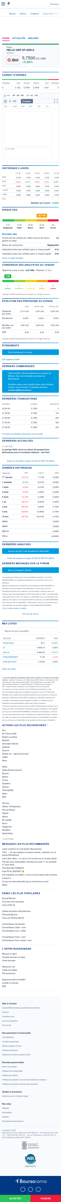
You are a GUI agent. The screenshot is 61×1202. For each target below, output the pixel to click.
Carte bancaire (8, 960)
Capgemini (7, 826)
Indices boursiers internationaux (16, 911)
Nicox (4, 760)
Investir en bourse (10, 982)
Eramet (5, 773)
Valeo (4, 793)
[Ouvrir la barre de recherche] (42, 4)
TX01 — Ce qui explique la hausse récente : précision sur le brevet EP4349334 (29, 853)
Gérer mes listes (9, 668)
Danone (5, 750)
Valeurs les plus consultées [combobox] (16, 631)
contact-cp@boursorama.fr (19, 390)
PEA (4, 986)
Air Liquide (7, 819)
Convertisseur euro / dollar (14, 930)
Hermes (5, 803)
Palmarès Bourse (10, 914)
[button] (3, 4)
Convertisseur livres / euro (14, 936)
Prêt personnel (8, 973)
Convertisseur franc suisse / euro (17, 940)
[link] (21, 1008)
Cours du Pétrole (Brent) (13, 917)
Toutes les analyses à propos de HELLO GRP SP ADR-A (30, 558)
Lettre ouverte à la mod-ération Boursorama (22, 848)
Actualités (18, 38)
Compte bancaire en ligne (13, 957)
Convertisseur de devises (13, 924)
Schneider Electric (10, 743)
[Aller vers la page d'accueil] (8, 4)
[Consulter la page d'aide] (47, 4)
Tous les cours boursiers (13, 901)
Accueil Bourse (8, 898)
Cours (5, 38)
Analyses (33, 38)
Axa (4, 730)
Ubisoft (5, 813)
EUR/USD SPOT (10, 661)
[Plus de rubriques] (56, 38)
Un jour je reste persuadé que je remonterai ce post (25, 881)
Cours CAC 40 (8, 904)
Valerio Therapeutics (11, 806)
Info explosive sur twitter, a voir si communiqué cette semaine (29, 874)
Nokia (4, 766)
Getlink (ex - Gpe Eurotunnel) (15, 753)
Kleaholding (7, 833)
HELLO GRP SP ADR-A (20, 50)
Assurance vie (8, 966)
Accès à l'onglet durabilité (12, 258)
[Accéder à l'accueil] (4, 13)
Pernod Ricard (8, 809)
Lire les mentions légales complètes (14, 608)
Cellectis (6, 747)
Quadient (6, 783)
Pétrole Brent (8, 643)
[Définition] (18, 234)
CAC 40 (6, 652)
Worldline (6, 830)
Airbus (5, 816)
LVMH (5, 757)
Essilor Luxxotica (9, 736)
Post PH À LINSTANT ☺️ (13, 871)
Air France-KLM (9, 733)
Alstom (5, 776)
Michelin (6, 740)
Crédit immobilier (9, 970)
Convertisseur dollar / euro (14, 927)
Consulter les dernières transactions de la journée (22, 434)
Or (4, 647)
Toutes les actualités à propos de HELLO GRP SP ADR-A (30, 461)
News (4, 884)
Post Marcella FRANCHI (13, 867)
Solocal (5, 786)
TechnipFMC (8, 790)
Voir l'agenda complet (11, 359)
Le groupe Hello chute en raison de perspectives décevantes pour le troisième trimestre (25, 451)
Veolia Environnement (12, 770)
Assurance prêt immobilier (14, 979)
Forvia (5, 780)
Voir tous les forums (30, 613)
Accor (4, 823)
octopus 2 (6, 878)
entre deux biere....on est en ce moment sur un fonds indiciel (29, 858)
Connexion (54, 4)
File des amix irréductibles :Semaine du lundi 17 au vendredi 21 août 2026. (29, 863)
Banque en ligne (9, 953)
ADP (4, 796)
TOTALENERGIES (10, 657)
